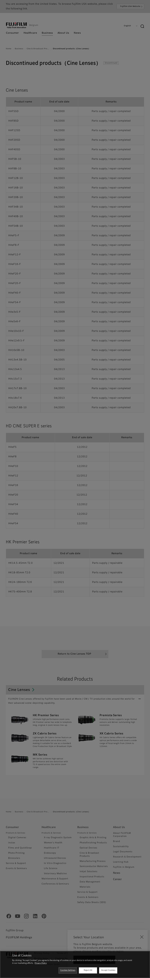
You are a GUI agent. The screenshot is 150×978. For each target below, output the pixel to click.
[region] (75, 964)
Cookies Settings (67, 970)
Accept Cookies (108, 970)
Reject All (88, 970)
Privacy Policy (41, 963)
